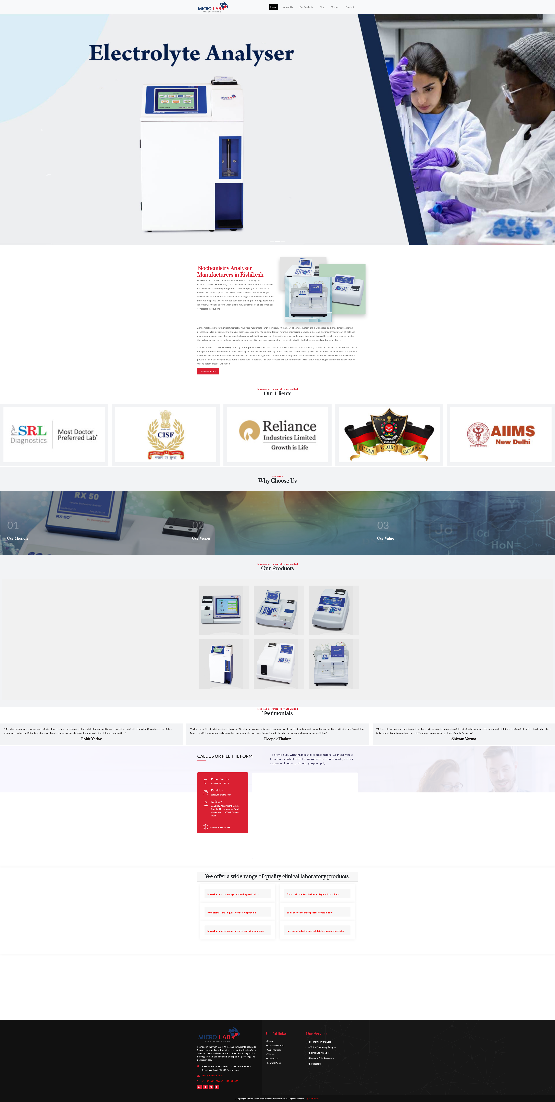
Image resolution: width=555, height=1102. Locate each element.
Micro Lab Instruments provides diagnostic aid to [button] (233, 894)
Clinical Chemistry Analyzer (322, 1047)
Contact (350, 7)
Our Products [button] (306, 7)
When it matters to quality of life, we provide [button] (231, 912)
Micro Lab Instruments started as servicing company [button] (235, 931)
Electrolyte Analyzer (319, 1052)
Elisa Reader (315, 1063)
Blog (322, 7)
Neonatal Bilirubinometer (322, 1058)
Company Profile (275, 1045)
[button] (41, 129)
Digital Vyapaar (312, 1098)
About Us (288, 7)
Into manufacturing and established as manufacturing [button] (315, 931)
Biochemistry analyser (320, 1041)
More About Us (208, 371)
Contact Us (273, 1058)
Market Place (274, 1062)
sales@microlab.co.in (212, 1075)
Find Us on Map (218, 827)
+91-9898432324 (211, 1081)
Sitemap (335, 7)
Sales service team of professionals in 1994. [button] (310, 912)
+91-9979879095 (229, 1081)
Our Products (274, 1049)
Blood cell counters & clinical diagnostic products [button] (313, 894)
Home (274, 6)
